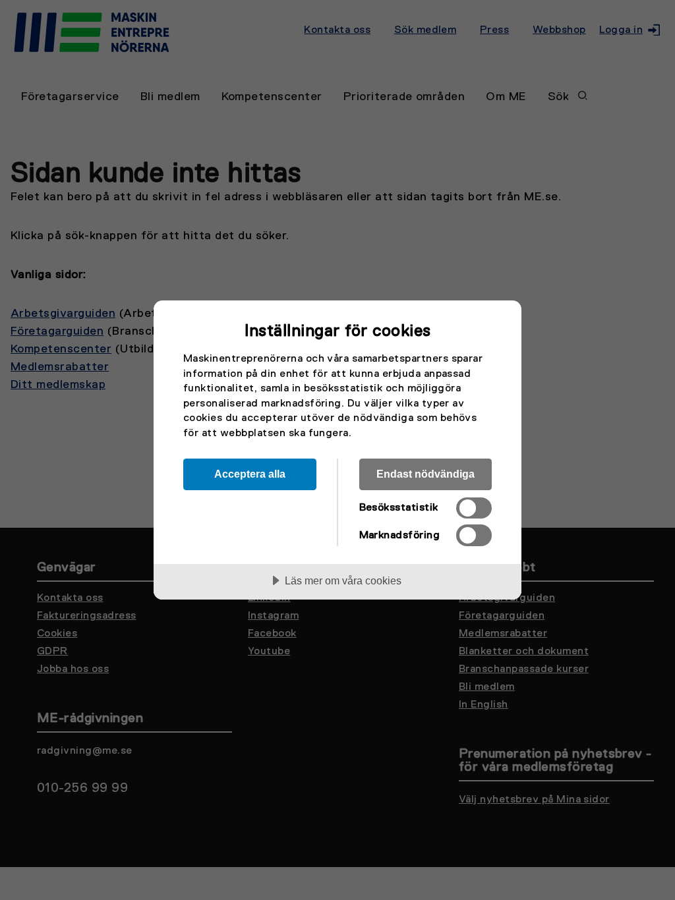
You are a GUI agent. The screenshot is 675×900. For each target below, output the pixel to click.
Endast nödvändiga (425, 474)
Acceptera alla (249, 474)
